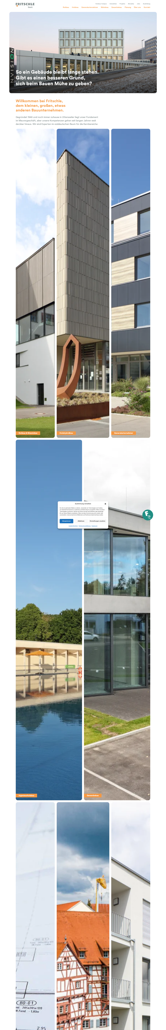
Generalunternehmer (89, 7)
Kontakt (147, 7)
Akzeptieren (66, 521)
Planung (128, 7)
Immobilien (113, 4)
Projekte (122, 4)
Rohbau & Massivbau (28, 433)
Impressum (94, 526)
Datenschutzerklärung (85, 526)
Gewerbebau (116, 7)
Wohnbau (104, 7)
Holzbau (75, 7)
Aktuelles (131, 4)
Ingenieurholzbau (26, 796)
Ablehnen (81, 521)
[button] (105, 504)
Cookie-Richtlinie (73, 526)
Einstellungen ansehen (97, 521)
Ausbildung (146, 4)
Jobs (138, 4)
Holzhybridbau (66, 433)
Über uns (137, 7)
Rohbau (66, 7)
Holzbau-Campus (101, 4)
